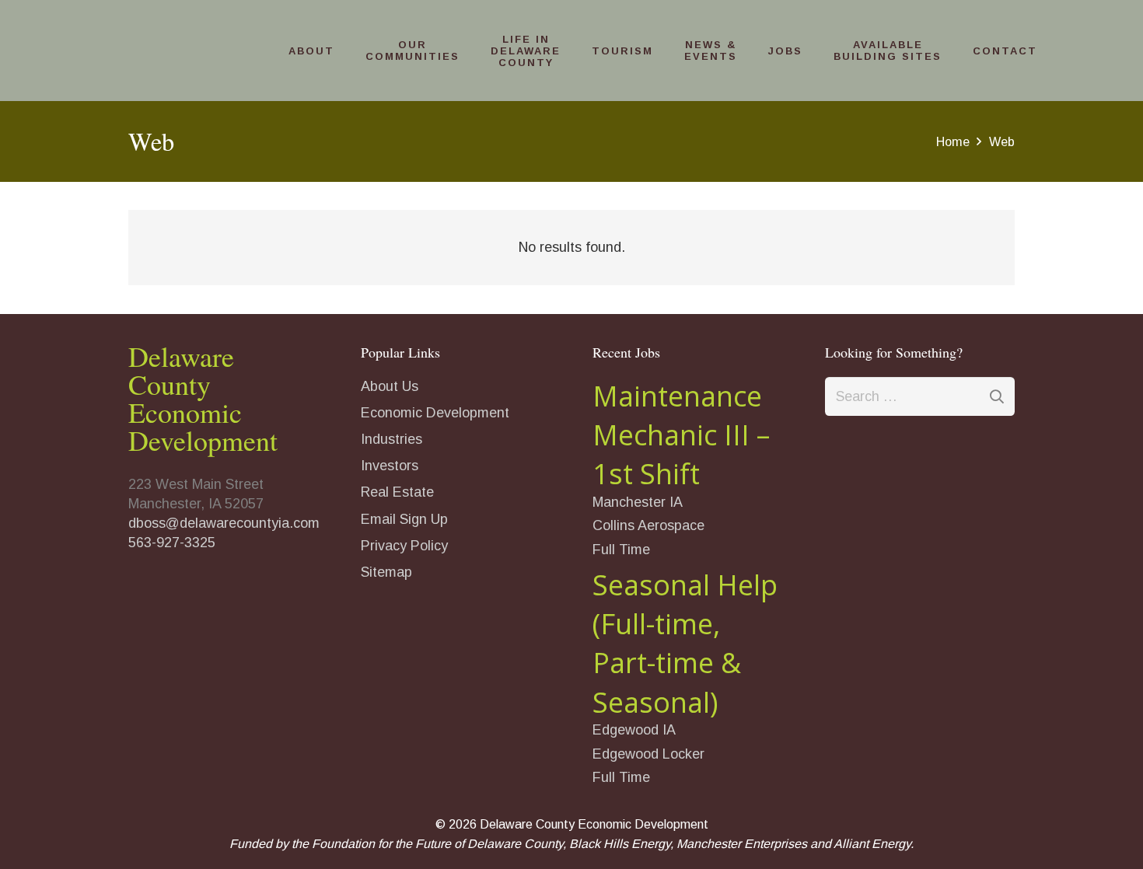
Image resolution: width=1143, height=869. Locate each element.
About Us (389, 386)
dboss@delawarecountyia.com (224, 523)
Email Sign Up (404, 519)
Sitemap (386, 572)
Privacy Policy (404, 545)
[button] (341, 51)
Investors (389, 465)
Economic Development (435, 413)
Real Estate (397, 492)
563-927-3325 (171, 542)
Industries (391, 439)
